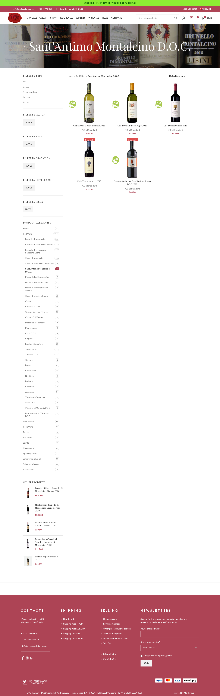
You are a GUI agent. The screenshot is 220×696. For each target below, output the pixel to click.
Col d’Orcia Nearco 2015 (89, 181)
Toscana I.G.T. (32, 354)
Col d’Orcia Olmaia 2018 (175, 125)
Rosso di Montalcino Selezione (39, 263)
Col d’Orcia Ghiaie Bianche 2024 (89, 125)
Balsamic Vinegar (31, 464)
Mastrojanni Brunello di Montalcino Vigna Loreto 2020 (47, 507)
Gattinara (29, 386)
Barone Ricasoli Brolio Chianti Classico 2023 (46, 524)
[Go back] (25, 46)
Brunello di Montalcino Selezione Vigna (35, 251)
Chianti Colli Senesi (34, 317)
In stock (27, 102)
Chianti (28, 301)
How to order (69, 619)
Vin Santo (27, 437)
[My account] (184, 18)
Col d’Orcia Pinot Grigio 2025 (132, 125)
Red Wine (27, 233)
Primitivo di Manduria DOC (37, 408)
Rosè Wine (28, 426)
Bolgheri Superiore (34, 344)
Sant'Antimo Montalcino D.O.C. (37, 270)
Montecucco (31, 328)
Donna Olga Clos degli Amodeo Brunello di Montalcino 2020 (46, 542)
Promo (26, 228)
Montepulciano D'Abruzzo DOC (37, 415)
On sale (26, 97)
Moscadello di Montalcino (37, 277)
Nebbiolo (29, 376)
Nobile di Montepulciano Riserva (36, 289)
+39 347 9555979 (30, 639)
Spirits (26, 442)
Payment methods (111, 623)
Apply (29, 122)
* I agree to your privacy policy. (158, 655)
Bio (24, 81)
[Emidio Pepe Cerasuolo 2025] (28, 561)
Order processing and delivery (117, 628)
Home (71, 76)
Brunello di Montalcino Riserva (39, 244)
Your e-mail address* (150, 628)
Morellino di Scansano (35, 322)
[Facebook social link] (23, 657)
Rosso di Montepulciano (36, 296)
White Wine (28, 421)
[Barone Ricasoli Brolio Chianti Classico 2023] (28, 527)
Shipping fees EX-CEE (73, 638)
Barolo (28, 365)
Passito (26, 432)
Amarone (29, 392)
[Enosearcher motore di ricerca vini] (35, 682)
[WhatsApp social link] (31, 657)
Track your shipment (112, 633)
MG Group (189, 693)
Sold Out (107, 643)
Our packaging (110, 619)
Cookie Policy (109, 659)
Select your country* (150, 642)
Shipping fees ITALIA (73, 623)
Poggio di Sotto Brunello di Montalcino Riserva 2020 (49, 490)
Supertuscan (31, 349)
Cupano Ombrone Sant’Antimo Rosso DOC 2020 (132, 183)
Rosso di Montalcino (34, 258)
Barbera (29, 381)
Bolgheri (29, 338)
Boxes (26, 87)
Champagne (28, 448)
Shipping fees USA (72, 633)
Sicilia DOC (30, 402)
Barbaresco (30, 370)
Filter (28, 209)
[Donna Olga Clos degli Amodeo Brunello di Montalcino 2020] (28, 544)
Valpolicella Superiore (35, 397)
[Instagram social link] (27, 657)
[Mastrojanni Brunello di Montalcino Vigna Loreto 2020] (28, 509)
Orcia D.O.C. (31, 333)
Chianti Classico (32, 306)
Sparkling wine (30, 453)
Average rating (30, 92)
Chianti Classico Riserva (36, 312)
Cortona (29, 360)
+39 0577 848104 (46, 9)
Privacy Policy (109, 654)
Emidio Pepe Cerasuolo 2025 (47, 558)
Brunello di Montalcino (35, 239)
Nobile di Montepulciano (36, 282)
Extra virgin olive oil (32, 459)
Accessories (29, 469)
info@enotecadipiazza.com (24, 9)
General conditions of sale (115, 638)
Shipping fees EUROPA (74, 628)
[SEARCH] (175, 18)
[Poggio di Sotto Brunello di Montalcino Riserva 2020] (28, 493)
